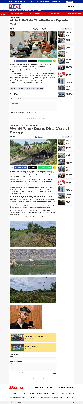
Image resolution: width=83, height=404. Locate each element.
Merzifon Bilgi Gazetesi (15, 17)
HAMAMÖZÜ (47, 1)
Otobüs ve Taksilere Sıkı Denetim (69, 34)
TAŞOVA (25, 1)
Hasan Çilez (45, 397)
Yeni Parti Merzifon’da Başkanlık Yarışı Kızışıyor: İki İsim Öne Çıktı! (69, 74)
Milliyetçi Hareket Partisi (60, 397)
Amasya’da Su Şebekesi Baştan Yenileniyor (69, 47)
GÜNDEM (25, 10)
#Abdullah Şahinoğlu (30, 88)
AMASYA (11, 1)
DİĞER (39, 10)
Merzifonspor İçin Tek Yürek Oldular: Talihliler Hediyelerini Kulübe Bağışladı (69, 68)
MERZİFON (18, 1)
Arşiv (20, 393)
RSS (11, 402)
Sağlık (67, 397)
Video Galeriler (39, 393)
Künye (11, 393)
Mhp (53, 397)
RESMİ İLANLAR (12, 10)
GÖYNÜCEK (32, 1)
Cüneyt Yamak (72, 397)
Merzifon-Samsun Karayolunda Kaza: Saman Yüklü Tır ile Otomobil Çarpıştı (69, 203)
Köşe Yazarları (47, 393)
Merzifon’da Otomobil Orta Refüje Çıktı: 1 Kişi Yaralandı (69, 95)
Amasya (44, 28)
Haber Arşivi (25, 393)
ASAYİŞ (23, 125)
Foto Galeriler (32, 393)
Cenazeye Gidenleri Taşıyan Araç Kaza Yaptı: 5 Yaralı (69, 54)
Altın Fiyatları (61, 393)
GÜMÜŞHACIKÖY (57, 1)
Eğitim (49, 397)
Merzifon (15, 397)
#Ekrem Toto (40, 88)
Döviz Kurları (54, 393)
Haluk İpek (39, 397)
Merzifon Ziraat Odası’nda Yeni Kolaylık (69, 81)
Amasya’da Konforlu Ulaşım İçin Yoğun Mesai (69, 41)
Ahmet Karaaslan (32, 397)
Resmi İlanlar (68, 393)
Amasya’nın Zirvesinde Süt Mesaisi (69, 61)
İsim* (11, 96)
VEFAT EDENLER (33, 10)
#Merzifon (13, 88)
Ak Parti (26, 397)
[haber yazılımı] (71, 402)
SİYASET (23, 17)
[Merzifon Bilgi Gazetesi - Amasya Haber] (16, 387)
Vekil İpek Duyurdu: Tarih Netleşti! (69, 88)
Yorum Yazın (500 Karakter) (16, 101)
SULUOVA (39, 1)
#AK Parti (20, 88)
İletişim (15, 393)
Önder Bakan (21, 397)
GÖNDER (54, 112)
